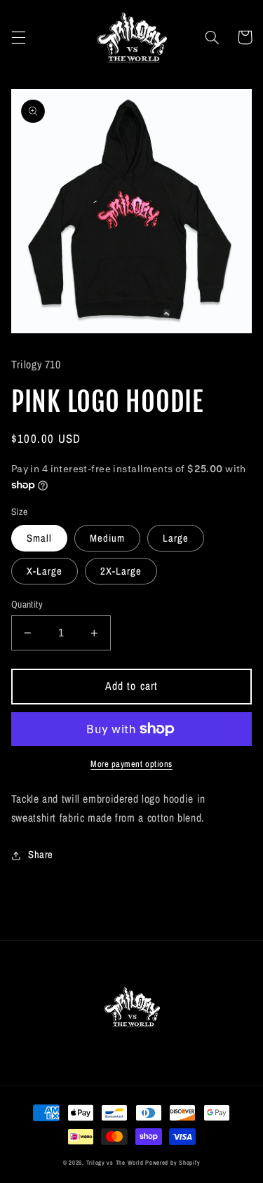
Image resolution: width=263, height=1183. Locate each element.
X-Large (44, 571)
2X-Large (121, 571)
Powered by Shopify (172, 1162)
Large (176, 538)
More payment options (131, 764)
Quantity (27, 604)
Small (39, 538)
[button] (18, 37)
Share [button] (40, 855)
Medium (107, 538)
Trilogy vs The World (115, 1162)
